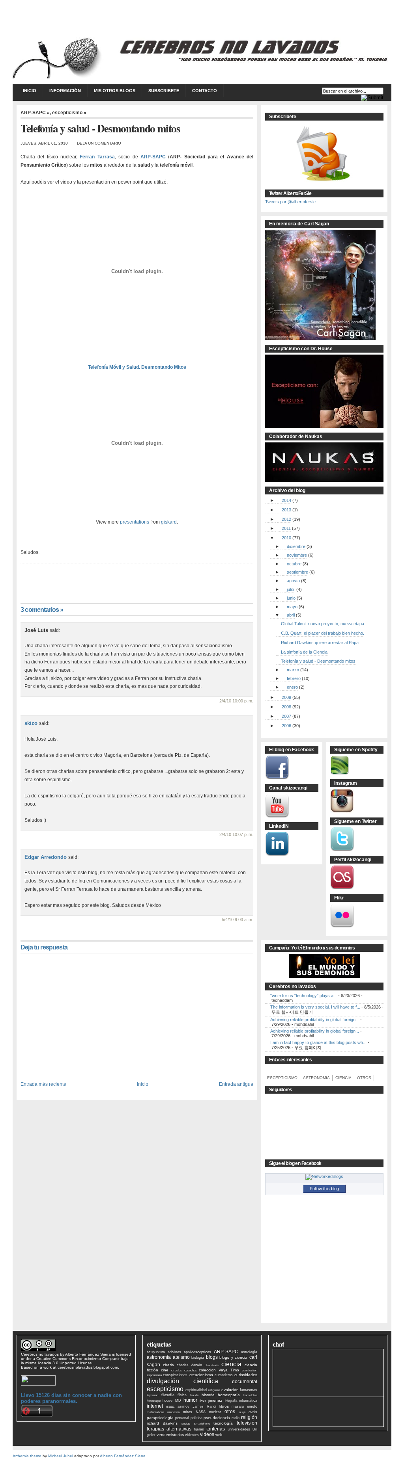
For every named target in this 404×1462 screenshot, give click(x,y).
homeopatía (229, 1395)
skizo (30, 723)
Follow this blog (324, 1188)
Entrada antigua (236, 1084)
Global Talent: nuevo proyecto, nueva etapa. (323, 623)
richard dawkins (162, 1423)
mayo (292, 606)
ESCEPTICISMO (281, 1078)
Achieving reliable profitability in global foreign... (314, 1019)
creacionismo (201, 1375)
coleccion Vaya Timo (219, 1370)
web (218, 1435)
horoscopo (154, 1401)
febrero (294, 678)
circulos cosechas (184, 1370)
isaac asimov (178, 1406)
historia (208, 1395)
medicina (173, 1412)
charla (168, 1365)
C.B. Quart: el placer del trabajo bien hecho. (322, 633)
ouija (242, 1412)
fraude (194, 1395)
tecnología (223, 1423)
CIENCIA (342, 1078)
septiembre (297, 572)
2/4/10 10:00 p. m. (236, 700)
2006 (286, 725)
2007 (286, 716)
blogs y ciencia (233, 1357)
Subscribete (163, 90)
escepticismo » (69, 112)
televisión (247, 1423)
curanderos (224, 1375)
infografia (231, 1401)
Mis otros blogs (114, 90)
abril (291, 615)
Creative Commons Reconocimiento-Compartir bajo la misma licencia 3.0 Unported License (75, 1360)
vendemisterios (170, 1434)
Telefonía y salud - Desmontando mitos (318, 661)
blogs (212, 1357)
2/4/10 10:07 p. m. (236, 834)
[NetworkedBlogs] (324, 1176)
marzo (293, 669)
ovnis (253, 1412)
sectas (185, 1423)
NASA (201, 1412)
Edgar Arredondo (45, 857)
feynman (152, 1395)
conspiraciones (175, 1375)
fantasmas (248, 1390)
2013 (286, 509)
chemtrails (212, 1365)
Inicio (29, 90)
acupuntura (156, 1352)
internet (155, 1406)
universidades (239, 1429)
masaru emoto (244, 1406)
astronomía (159, 1357)
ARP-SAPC (226, 1351)
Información (65, 90)
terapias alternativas (169, 1429)
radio (235, 1418)
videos (207, 1434)
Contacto (204, 90)
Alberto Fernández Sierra (88, 1354)
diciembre (296, 546)
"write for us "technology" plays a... (303, 995)
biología (197, 1358)
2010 (286, 537)
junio (291, 598)
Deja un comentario (99, 143)
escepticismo (165, 1388)
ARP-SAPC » (35, 112)
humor (190, 1400)
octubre (294, 563)
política (196, 1418)
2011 (286, 528)
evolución (230, 1390)
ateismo (181, 1357)
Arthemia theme (27, 1456)
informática (248, 1401)
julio (290, 589)
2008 (286, 706)
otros (229, 1411)
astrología (249, 1352)
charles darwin (189, 1365)
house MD (172, 1401)
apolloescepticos (197, 1352)
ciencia (231, 1363)
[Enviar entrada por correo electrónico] (21, 571)
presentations (134, 522)
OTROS (363, 1078)
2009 (286, 697)
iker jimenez (211, 1400)
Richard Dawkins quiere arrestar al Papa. (320, 642)
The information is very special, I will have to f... (315, 1007)
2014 (286, 500)
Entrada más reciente (43, 1084)
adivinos (174, 1352)
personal (182, 1418)
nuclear (215, 1412)
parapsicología (160, 1418)
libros (224, 1406)
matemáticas (155, 1412)
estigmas (214, 1390)
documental (244, 1381)
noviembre (297, 555)
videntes (192, 1435)
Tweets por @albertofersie (290, 201)
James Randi (204, 1406)
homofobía (250, 1395)
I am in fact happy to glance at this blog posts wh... (318, 1042)
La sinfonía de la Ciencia (304, 652)
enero (292, 687)
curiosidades (245, 1375)
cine (164, 1370)
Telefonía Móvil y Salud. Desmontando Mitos (137, 367)
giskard (169, 522)
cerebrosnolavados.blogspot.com (88, 1367)
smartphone (202, 1423)
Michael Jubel (60, 1456)
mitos (187, 1412)
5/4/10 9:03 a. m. (237, 919)
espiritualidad (196, 1390)
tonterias (215, 1429)
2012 (286, 519)
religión (249, 1417)
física (182, 1395)
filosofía (167, 1395)
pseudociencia (217, 1418)
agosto (293, 580)
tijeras (199, 1429)
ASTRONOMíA (315, 1078)
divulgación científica (182, 1380)
